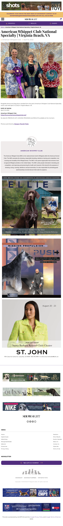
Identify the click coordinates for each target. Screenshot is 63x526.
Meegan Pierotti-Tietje (21, 124)
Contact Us (56, 444)
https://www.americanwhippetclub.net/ (13, 115)
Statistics (55, 434)
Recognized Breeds (6, 441)
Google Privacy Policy (36, 517)
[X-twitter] (30, 422)
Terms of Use (56, 449)
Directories (4, 446)
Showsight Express (30, 477)
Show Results (56, 437)
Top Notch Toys (43, 477)
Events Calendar (57, 439)
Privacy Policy (5, 449)
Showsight (18, 477)
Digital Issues (4, 437)
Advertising (4, 439)
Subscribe (55, 446)
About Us (55, 441)
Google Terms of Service (53, 517)
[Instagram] (33, 422)
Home (2, 27)
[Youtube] (35, 422)
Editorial (3, 444)
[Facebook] (28, 422)
